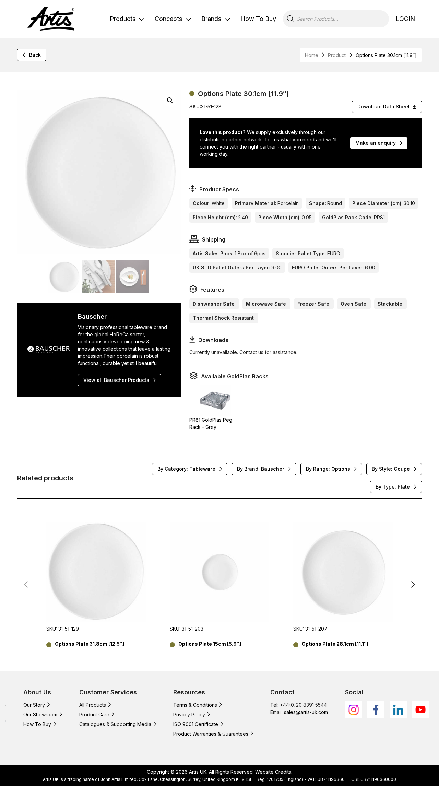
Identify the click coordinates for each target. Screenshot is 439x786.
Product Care (94, 714)
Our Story (34, 705)
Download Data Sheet (383, 106)
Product (337, 55)
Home (311, 55)
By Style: (391, 469)
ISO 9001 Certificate (195, 724)
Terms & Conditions (195, 705)
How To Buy (258, 18)
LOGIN (405, 18)
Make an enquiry (375, 143)
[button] (170, 100)
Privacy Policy (189, 714)
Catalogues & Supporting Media (115, 724)
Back (35, 55)
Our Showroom (40, 714)
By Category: (186, 469)
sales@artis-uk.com (306, 712)
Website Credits (273, 772)
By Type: (393, 487)
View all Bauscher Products (116, 380)
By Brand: (260, 469)
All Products (92, 705)
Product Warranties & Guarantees (210, 734)
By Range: (328, 469)
